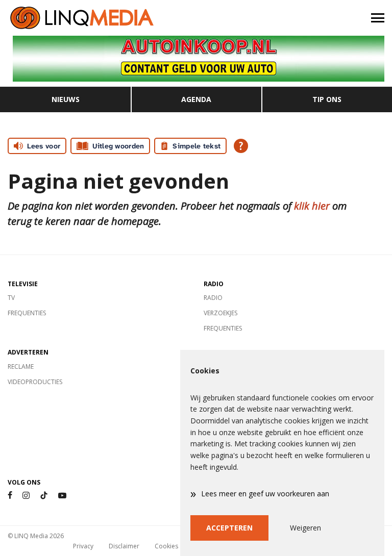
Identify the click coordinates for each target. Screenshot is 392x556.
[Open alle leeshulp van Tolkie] (241, 146)
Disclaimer (124, 546)
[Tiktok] (44, 495)
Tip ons (326, 99)
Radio (213, 297)
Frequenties (27, 313)
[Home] (98, 18)
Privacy (83, 546)
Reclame (21, 366)
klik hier (312, 206)
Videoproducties (35, 381)
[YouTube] (62, 495)
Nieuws (66, 99)
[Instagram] (26, 495)
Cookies (166, 546)
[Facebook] (10, 495)
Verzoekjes (220, 313)
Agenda (196, 99)
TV (11, 297)
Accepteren (229, 528)
